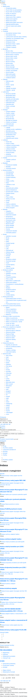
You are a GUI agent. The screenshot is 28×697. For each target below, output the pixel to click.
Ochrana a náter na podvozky (11, 316)
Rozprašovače (10, 118)
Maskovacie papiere (11, 19)
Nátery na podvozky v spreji (14, 321)
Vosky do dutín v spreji (12, 325)
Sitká (7, 341)
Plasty (7, 195)
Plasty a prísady (10, 106)
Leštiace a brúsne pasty (12, 145)
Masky (8, 307)
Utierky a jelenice (11, 204)
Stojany (8, 288)
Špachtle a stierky (11, 45)
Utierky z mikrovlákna (12, 206)
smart (7, 401)
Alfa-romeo (9, 355)
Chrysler (8, 375)
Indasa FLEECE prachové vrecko (11, 509)
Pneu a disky (9, 197)
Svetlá (7, 200)
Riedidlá (5, 163)
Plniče (7, 83)
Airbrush (8, 271)
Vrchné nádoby (10, 295)
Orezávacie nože (10, 220)
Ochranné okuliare (11, 311)
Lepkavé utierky (10, 115)
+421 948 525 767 (5, 424)
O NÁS (2, 661)
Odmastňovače (10, 102)
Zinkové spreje (10, 268)
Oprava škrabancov (11, 190)
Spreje (5, 234)
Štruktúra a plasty (11, 259)
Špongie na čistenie (11, 120)
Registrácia (6, 652)
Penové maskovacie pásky (13, 26)
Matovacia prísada (11, 101)
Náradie (5, 209)
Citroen (8, 361)
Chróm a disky (10, 143)
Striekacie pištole (8, 270)
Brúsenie (5, 49)
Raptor (8, 286)
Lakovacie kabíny (11, 352)
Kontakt (5, 453)
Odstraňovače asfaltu (12, 188)
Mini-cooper (9, 384)
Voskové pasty (10, 152)
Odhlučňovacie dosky (12, 138)
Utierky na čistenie (11, 122)
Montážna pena (10, 131)
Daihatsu (8, 364)
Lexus (7, 378)
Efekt (7, 241)
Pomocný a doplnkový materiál (12, 327)
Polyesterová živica (11, 40)
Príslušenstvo (9, 213)
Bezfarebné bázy (11, 95)
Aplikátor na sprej (11, 236)
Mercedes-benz (10, 382)
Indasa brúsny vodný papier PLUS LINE (13, 630)
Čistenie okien (10, 175)
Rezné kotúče (10, 223)
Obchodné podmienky (9, 663)
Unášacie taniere (10, 77)
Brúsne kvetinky (10, 61)
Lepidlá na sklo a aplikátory (14, 129)
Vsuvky (8, 229)
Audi (7, 357)
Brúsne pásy (9, 63)
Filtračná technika (11, 277)
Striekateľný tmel (11, 134)
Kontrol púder (10, 72)
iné (7, 27)
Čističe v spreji (10, 113)
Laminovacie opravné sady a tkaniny (16, 36)
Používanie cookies (8, 665)
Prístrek (8, 255)
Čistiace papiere (10, 111)
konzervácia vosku (11, 156)
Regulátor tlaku (10, 222)
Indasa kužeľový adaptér (8, 588)
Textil (7, 202)
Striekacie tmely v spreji (13, 44)
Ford (7, 368)
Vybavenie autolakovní (9, 449)
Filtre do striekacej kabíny (13, 346)
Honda (8, 369)
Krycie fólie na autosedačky (14, 10)
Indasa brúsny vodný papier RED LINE (13, 480)
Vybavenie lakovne (8, 343)
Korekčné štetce (10, 328)
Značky (5, 455)
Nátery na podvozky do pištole (15, 320)
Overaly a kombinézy (12, 312)
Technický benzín (11, 168)
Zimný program (10, 207)
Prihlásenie (3, 417)
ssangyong (9, 403)
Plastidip (8, 254)
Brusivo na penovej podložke (14, 52)
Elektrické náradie (11, 214)
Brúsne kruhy (9, 60)
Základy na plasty (11, 88)
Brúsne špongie (10, 67)
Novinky (5, 451)
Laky (7, 248)
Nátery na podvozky (12, 318)
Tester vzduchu (10, 291)
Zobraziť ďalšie (4, 632)
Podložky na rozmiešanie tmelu (15, 38)
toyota (8, 410)
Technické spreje (10, 261)
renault (8, 396)
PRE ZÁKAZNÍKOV (6, 650)
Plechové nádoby (11, 339)
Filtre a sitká (9, 279)
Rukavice (8, 314)
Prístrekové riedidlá (11, 165)
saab (7, 398)
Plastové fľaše (10, 334)
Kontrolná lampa (10, 218)
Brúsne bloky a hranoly (12, 54)
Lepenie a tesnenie (8, 125)
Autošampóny (10, 172)
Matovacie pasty (10, 74)
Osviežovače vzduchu (12, 191)
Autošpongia (9, 174)
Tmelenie (5, 31)
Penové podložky (11, 76)
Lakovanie (6, 92)
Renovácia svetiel (11, 150)
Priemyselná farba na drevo (14, 298)
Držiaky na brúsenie (11, 70)
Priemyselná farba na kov (13, 304)
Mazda (8, 380)
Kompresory (9, 216)
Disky (7, 239)
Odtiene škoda (10, 252)
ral (6, 394)
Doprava (5, 654)
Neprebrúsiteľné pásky (12, 24)
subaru (8, 405)
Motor (7, 186)
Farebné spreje (10, 243)
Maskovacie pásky (11, 20)
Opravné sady (7, 353)
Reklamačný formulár (9, 672)
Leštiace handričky (11, 147)
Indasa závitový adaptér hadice (10, 539)
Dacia (7, 362)
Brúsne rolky (9, 51)
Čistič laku (9, 141)
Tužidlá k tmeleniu (11, 47)
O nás (4, 446)
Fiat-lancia (9, 366)
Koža (7, 182)
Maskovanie (6, 6)
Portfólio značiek (8, 448)
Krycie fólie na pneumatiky (13, 11)
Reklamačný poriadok (9, 656)
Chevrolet (8, 373)
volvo (7, 414)
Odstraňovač (9, 250)
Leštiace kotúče (10, 149)
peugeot (8, 391)
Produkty (2, 426)
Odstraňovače (10, 104)
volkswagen (9, 412)
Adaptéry (8, 211)
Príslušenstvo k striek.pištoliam (14, 284)
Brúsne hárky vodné (11, 58)
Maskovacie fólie (11, 15)
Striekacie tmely (10, 42)
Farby (4, 4)
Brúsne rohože (10, 65)
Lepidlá (8, 127)
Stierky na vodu (10, 198)
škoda (7, 409)
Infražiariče (9, 348)
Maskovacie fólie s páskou (13, 17)
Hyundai (8, 371)
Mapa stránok (7, 670)
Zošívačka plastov (11, 232)
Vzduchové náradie (11, 231)
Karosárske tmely (11, 35)
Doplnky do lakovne (11, 344)
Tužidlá (5, 158)
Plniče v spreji (10, 84)
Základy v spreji (10, 90)
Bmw (7, 359)
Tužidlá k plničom (11, 159)
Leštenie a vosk (10, 184)
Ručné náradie (10, 225)
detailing (8, 154)
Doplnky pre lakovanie (12, 99)
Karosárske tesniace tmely (13, 33)
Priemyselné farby (8, 296)
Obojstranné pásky (11, 133)
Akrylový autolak (11, 93)
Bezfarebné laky (10, 97)
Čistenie (5, 109)
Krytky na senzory (11, 13)
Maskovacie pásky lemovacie (14, 22)
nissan (7, 387)
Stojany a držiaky (11, 350)
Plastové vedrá (10, 337)
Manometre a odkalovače (13, 280)
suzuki (8, 407)
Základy (5, 79)
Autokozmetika (7, 170)
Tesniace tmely (10, 136)
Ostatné (5, 29)
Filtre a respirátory (11, 309)
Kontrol (8, 245)
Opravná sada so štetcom (13, 330)
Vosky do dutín (10, 323)
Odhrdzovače (10, 81)
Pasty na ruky (10, 117)
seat (7, 400)
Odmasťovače (10, 124)
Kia (7, 377)
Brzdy (7, 238)
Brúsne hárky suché (11, 56)
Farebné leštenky (11, 177)
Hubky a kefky (10, 181)
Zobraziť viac (6, 658)
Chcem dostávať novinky (7, 645)
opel (7, 389)
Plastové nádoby (10, 336)
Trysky (8, 293)
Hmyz (7, 179)
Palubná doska (10, 193)
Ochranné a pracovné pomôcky (12, 305)
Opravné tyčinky (10, 332)
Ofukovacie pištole (11, 282)
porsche (8, 393)
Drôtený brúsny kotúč (12, 68)
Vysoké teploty (10, 264)
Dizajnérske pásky (11, 8)
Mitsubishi (9, 385)
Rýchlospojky (10, 227)
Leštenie (5, 140)
